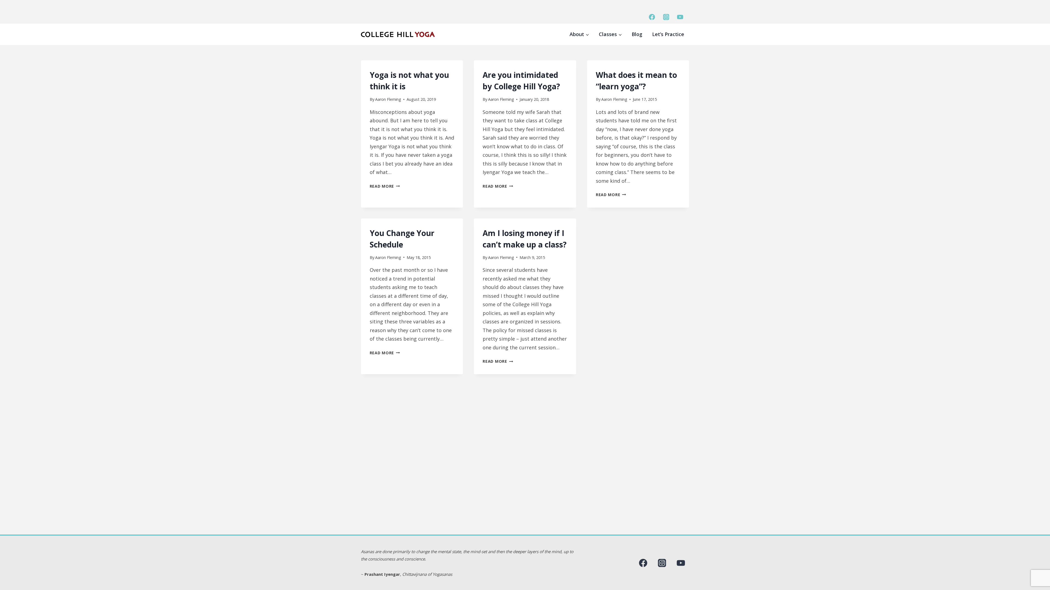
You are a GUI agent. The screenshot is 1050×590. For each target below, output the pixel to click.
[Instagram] (666, 17)
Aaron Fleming (388, 99)
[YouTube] (680, 17)
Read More (385, 186)
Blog (637, 34)
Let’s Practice (668, 34)
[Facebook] (652, 17)
